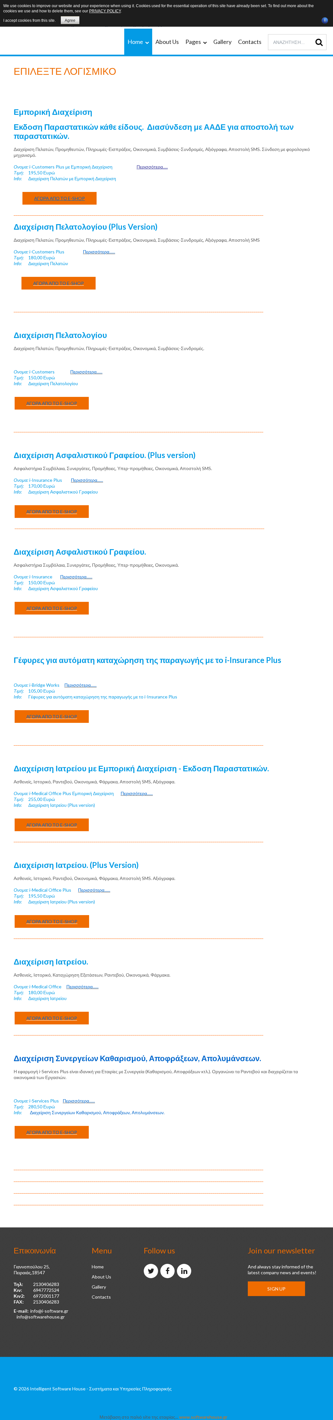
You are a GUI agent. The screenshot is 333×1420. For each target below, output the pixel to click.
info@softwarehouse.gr (41, 1316)
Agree (70, 20)
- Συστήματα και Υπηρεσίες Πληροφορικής (129, 1388)
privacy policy (105, 11)
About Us (101, 1276)
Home (98, 1266)
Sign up (276, 1289)
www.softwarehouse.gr (203, 1417)
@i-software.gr (53, 1311)
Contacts (101, 1297)
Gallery (99, 1287)
